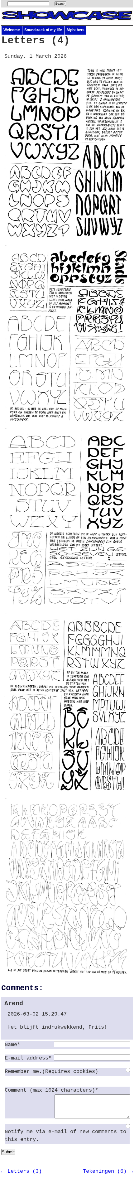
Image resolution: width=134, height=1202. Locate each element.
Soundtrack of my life (43, 30)
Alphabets (75, 30)
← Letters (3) (21, 1171)
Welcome (11, 30)
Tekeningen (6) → (108, 1171)
